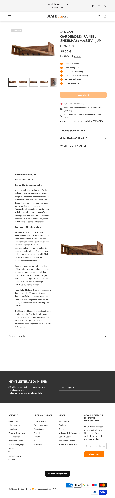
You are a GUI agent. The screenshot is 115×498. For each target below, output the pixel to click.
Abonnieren (94, 454)
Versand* (77, 56)
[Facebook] (93, 6)
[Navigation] (9, 16)
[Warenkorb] (105, 16)
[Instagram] (99, 6)
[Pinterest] (105, 6)
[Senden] (103, 387)
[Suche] (99, 16)
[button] (10, 51)
